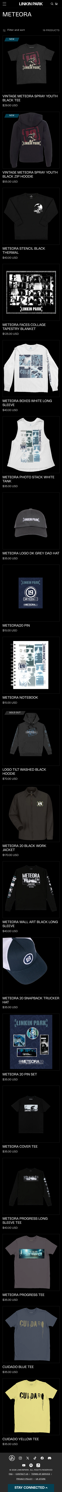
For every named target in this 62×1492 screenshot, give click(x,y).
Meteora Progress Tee (24, 1295)
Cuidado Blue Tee (18, 1367)
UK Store (41, 1479)
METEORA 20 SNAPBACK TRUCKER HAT (31, 1000)
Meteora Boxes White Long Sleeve (27, 403)
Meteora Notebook (20, 698)
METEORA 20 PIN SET (20, 1074)
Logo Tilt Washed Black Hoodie (24, 772)
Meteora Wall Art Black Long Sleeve (30, 924)
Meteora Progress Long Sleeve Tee (25, 1221)
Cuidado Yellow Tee (21, 1439)
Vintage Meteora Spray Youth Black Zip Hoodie (30, 174)
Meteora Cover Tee (20, 1147)
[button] (4, 3)
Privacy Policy (24, 1479)
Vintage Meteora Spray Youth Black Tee (30, 98)
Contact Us (21, 1474)
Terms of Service (40, 1474)
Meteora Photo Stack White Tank (28, 479)
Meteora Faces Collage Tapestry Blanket (24, 327)
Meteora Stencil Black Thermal (24, 251)
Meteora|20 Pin (16, 625)
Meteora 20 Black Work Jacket (24, 848)
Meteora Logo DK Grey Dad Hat (31, 553)
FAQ (11, 1474)
